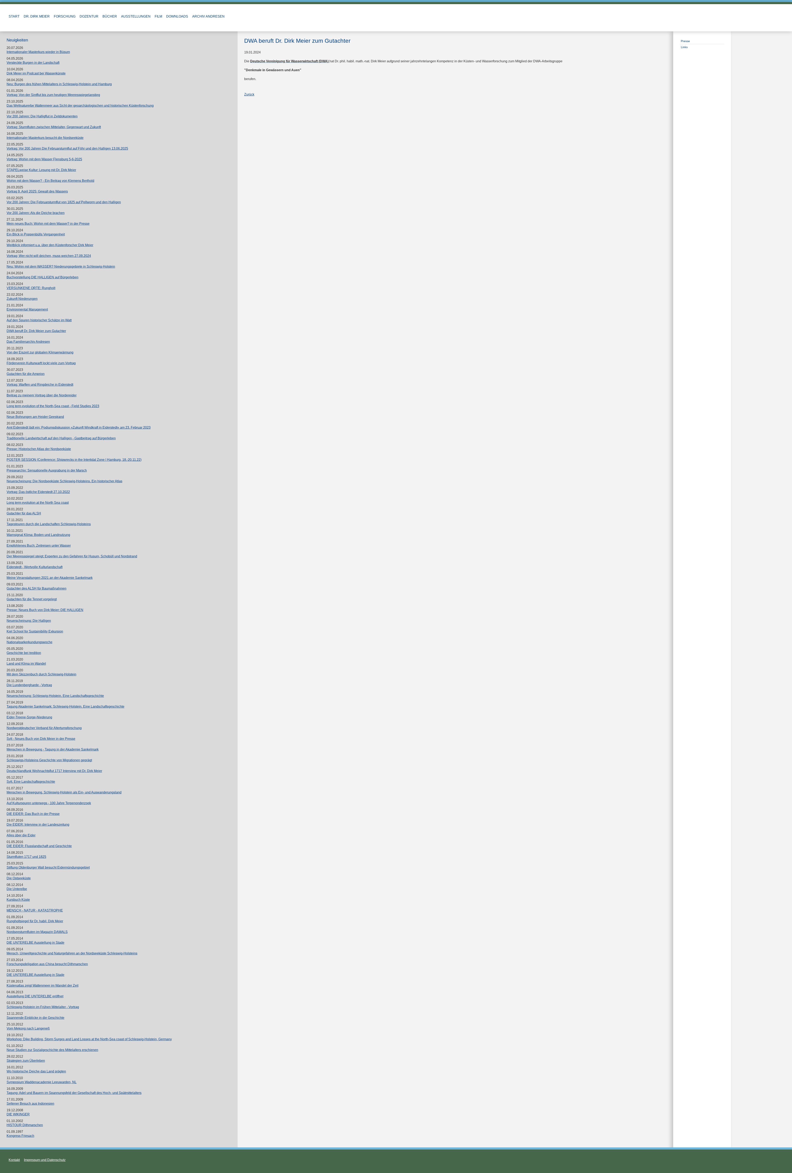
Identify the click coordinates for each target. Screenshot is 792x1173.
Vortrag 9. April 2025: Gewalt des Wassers (37, 191)
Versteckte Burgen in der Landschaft (33, 62)
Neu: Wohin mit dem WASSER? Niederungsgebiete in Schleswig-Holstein (61, 266)
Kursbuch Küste (18, 899)
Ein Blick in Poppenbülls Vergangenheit (36, 234)
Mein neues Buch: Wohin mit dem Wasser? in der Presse (48, 223)
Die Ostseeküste (19, 878)
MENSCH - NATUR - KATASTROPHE (35, 910)
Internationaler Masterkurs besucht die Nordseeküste (45, 138)
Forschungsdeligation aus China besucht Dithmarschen (47, 964)
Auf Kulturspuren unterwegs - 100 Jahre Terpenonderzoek (49, 803)
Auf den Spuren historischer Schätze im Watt (39, 320)
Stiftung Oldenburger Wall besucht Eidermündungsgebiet (48, 867)
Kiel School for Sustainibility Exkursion (35, 631)
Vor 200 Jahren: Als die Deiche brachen (36, 213)
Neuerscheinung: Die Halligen (29, 620)
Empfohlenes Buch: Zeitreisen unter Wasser (39, 545)
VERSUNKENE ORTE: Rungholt (31, 288)
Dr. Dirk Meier (37, 16)
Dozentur (89, 16)
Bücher (110, 16)
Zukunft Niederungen (22, 298)
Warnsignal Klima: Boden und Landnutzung (38, 535)
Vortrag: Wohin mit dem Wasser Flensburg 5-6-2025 (44, 159)
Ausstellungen (136, 16)
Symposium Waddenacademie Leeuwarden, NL (42, 1082)
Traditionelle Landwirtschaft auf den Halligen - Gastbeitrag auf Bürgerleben (61, 438)
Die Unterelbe (17, 889)
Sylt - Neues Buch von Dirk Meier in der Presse (41, 738)
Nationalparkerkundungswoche (29, 642)
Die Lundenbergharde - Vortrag (29, 685)
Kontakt (14, 1160)
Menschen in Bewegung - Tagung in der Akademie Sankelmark (53, 749)
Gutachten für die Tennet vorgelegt (32, 599)
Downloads (177, 16)
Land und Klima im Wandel (26, 663)
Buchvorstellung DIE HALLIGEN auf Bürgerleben (42, 277)
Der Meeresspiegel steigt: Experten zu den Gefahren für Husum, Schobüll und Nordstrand (72, 556)
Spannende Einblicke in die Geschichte (35, 1017)
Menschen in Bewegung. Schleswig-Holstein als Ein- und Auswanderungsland (64, 792)
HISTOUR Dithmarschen (25, 1125)
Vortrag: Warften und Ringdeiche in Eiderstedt (40, 384)
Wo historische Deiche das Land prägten (36, 1071)
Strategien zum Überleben (26, 1060)
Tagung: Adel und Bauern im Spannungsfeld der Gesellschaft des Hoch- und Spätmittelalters (74, 1093)
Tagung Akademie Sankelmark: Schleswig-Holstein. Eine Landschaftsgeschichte (65, 706)
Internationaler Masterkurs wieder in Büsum (38, 52)
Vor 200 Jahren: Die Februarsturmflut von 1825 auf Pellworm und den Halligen (64, 202)
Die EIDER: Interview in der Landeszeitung (38, 824)
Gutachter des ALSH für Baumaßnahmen (36, 588)
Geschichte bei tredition (24, 653)
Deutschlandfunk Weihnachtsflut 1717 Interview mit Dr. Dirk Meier (54, 771)
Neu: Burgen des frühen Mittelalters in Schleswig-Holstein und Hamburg (59, 84)
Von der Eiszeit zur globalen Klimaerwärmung (40, 352)
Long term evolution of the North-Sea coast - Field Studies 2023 (53, 406)
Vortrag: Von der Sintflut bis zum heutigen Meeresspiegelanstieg (53, 95)
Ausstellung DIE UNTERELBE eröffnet (35, 996)
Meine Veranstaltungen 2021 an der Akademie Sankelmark (50, 577)
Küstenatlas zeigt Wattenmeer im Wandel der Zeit (42, 985)
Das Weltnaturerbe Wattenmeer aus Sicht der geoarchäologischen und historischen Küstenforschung (80, 105)
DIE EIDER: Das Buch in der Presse (33, 814)
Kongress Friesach (20, 1136)
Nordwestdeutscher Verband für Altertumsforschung (44, 728)
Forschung (64, 16)
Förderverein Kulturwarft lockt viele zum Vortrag (41, 363)
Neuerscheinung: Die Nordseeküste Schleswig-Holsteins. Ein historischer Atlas (64, 481)
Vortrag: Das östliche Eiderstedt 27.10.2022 (38, 492)
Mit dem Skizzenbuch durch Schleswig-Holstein (41, 674)
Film (158, 16)
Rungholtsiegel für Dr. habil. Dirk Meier (35, 921)
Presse (685, 41)
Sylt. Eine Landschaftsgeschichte (31, 781)
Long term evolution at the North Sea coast (38, 502)
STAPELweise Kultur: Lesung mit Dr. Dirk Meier (41, 170)
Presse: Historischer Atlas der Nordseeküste (39, 449)
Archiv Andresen (208, 16)
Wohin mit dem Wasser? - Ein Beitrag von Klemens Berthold (50, 180)
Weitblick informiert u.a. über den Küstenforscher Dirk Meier (50, 245)
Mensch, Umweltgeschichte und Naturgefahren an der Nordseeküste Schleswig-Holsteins (72, 953)
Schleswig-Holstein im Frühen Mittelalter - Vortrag (43, 1007)
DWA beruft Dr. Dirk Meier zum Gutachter (36, 331)
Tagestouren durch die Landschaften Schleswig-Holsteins (49, 524)
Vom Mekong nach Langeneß (28, 1028)
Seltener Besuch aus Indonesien (30, 1103)
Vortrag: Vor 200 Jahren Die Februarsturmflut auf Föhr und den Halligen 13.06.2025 (67, 148)
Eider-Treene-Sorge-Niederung (29, 717)
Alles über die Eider (21, 835)
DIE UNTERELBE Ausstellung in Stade (35, 942)
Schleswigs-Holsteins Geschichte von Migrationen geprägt (49, 760)
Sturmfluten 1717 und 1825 (26, 856)
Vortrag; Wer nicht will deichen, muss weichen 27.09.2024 (49, 256)
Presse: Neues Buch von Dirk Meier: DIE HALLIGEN (45, 610)
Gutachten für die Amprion (26, 374)
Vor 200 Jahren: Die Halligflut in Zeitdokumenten (42, 116)
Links (684, 47)
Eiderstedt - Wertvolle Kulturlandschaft (34, 567)
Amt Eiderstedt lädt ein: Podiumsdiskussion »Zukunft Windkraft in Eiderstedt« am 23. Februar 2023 (79, 427)
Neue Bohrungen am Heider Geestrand (35, 417)
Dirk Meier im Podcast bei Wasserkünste (36, 73)
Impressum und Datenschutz (45, 1160)
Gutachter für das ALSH (24, 513)
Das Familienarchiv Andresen (28, 341)
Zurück (249, 94)
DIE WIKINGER (18, 1114)
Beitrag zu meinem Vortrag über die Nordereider (42, 395)
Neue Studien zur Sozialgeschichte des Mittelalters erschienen (52, 1050)
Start (14, 16)
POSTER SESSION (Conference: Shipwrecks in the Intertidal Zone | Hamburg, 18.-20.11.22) (74, 459)
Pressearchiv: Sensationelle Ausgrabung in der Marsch (47, 470)
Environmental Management (27, 309)
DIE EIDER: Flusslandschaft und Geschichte (39, 846)
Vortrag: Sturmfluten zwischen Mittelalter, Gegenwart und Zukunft (54, 127)
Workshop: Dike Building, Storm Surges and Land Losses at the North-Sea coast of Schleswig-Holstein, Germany (89, 1039)
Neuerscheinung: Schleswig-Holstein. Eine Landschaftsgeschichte (55, 696)
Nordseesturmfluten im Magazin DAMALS (37, 932)
